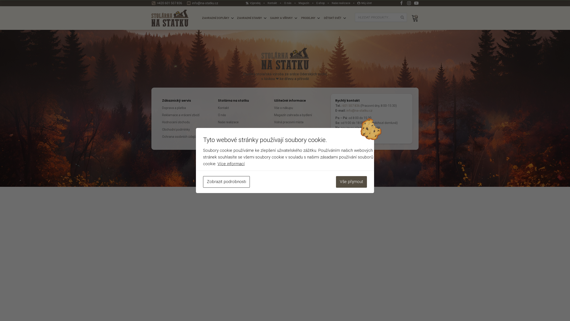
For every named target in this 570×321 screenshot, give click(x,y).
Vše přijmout (351, 181)
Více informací (231, 163)
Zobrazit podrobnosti (226, 181)
